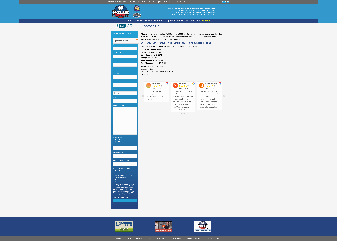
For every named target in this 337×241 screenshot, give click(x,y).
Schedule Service (163, 2)
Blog (178, 2)
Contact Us (191, 238)
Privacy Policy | (117, 197)
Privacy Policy (183, 2)
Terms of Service (125, 197)
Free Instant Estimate (152, 2)
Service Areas (172, 2)
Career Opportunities (205, 238)
